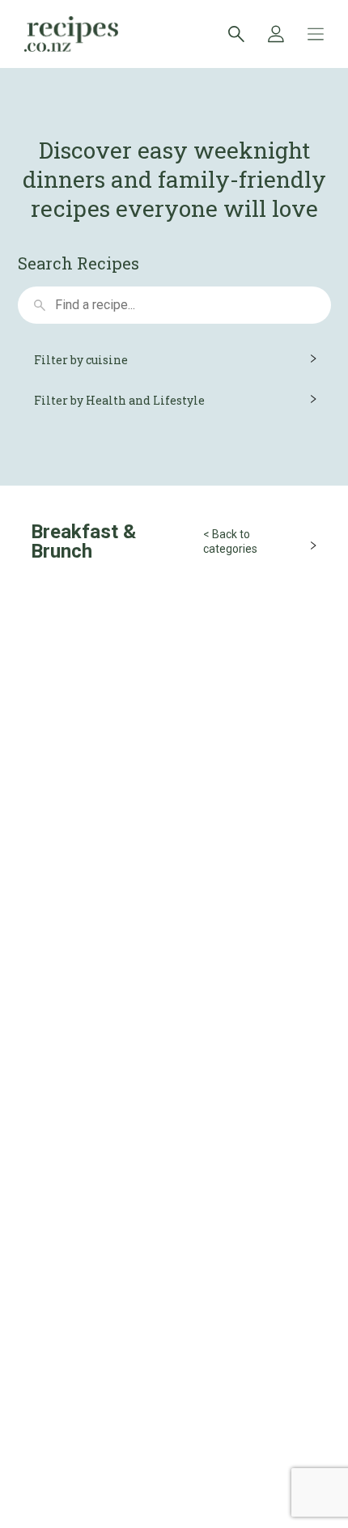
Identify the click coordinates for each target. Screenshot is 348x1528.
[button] (174, 360)
